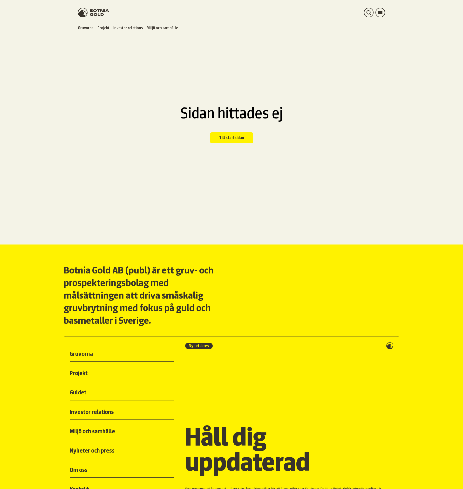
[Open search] (369, 12)
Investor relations (128, 27)
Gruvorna (86, 27)
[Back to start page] (93, 12)
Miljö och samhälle (162, 27)
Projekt (103, 27)
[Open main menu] (380, 12)
